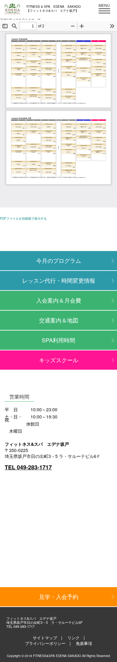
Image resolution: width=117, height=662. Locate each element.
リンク (73, 638)
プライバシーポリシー (45, 643)
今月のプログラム (58, 260)
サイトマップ (45, 638)
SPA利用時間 (58, 340)
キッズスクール (58, 360)
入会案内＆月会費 (58, 300)
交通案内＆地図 (58, 320)
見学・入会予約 (58, 596)
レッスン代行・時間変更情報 (58, 280)
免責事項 (84, 643)
